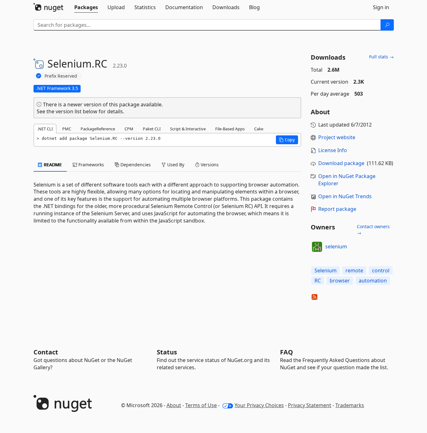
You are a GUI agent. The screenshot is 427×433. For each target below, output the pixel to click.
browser (340, 280)
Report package (337, 208)
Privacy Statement (309, 405)
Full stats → (381, 57)
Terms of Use (201, 405)
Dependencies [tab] (135, 165)
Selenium (325, 270)
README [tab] (52, 165)
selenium (336, 246)
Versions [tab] (209, 165)
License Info (332, 150)
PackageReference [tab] (98, 129)
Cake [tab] (258, 129)
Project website (336, 137)
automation (373, 280)
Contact (46, 352)
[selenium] (317, 246)
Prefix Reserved (61, 76)
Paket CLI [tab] (152, 129)
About (174, 405)
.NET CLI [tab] (45, 129)
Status (167, 352)
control (380, 270)
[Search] (387, 25)
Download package (341, 163)
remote (354, 270)
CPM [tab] (129, 129)
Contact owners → (373, 229)
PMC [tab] (66, 129)
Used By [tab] (175, 165)
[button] (287, 139)
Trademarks (349, 405)
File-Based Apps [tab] (230, 129)
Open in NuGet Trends (345, 196)
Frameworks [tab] (90, 165)
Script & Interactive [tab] (188, 129)
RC (317, 280)
